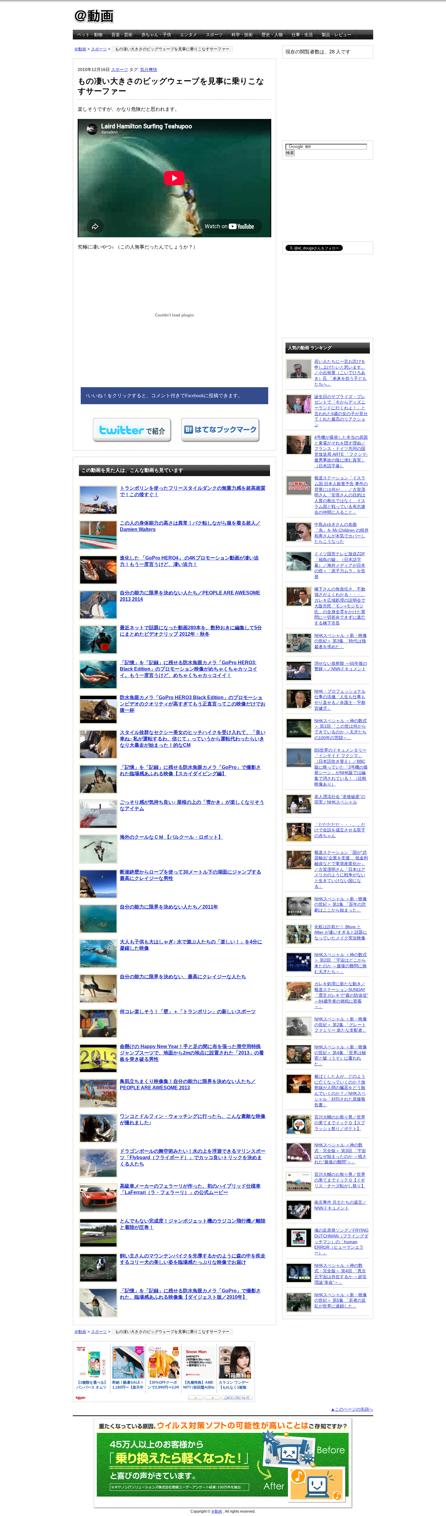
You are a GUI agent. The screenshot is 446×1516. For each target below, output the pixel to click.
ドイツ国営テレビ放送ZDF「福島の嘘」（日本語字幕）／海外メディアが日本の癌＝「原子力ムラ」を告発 (339, 565)
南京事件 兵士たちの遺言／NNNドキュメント (340, 1205)
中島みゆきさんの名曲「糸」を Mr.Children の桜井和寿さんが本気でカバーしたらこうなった (341, 533)
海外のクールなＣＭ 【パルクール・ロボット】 (171, 837)
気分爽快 (148, 69)
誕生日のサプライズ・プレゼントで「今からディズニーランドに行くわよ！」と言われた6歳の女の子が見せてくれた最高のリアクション (341, 411)
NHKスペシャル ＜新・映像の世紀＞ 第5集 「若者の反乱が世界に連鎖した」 (340, 1300)
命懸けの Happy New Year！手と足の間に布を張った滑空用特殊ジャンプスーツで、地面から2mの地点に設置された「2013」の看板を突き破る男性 (192, 1053)
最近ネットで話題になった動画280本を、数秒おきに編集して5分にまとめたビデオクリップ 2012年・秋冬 (191, 631)
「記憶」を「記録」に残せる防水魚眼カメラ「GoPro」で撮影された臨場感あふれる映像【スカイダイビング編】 (190, 770)
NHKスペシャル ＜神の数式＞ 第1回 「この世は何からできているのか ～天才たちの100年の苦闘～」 (340, 729)
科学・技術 (242, 34)
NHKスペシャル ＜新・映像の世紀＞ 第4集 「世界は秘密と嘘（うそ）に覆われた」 (340, 1055)
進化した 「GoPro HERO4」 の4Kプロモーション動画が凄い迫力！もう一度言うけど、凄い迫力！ (189, 561)
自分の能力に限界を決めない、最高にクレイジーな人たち (183, 976)
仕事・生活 (302, 34)
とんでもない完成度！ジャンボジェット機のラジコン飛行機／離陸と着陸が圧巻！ (192, 1224)
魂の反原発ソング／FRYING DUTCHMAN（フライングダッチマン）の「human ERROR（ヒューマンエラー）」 (341, 1241)
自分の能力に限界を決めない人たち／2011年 (169, 906)
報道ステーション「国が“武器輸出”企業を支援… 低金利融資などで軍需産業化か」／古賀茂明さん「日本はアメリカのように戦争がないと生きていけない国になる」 (341, 869)
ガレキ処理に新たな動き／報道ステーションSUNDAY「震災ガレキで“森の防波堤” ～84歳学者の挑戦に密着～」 (341, 995)
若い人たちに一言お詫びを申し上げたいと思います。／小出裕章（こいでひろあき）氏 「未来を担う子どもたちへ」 (340, 373)
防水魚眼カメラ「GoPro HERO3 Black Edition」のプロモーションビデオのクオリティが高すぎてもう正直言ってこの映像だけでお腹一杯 (192, 704)
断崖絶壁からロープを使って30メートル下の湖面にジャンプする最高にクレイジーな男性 (190, 875)
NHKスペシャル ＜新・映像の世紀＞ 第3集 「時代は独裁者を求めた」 (340, 641)
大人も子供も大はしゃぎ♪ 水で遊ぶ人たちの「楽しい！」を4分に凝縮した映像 (191, 945)
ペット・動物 (90, 34)
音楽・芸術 (122, 34)
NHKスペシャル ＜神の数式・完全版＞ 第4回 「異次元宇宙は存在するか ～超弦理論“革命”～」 (340, 1274)
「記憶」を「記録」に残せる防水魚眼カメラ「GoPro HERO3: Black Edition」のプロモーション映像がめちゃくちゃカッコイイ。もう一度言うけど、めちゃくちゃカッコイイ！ (188, 669)
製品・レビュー (336, 34)
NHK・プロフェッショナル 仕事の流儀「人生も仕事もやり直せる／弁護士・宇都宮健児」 (340, 700)
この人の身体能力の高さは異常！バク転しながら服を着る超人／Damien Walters (190, 526)
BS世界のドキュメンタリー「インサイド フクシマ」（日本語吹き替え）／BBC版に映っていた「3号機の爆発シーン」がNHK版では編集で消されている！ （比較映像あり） (341, 767)
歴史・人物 (272, 34)
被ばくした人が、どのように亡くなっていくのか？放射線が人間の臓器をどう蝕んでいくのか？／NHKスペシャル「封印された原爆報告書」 (340, 1090)
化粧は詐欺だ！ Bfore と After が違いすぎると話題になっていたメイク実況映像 (340, 932)
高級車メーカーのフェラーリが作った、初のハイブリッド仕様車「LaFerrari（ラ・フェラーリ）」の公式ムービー (190, 1189)
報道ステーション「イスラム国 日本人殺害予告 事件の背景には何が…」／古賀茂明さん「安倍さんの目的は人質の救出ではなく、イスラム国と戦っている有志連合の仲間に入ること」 (341, 494)
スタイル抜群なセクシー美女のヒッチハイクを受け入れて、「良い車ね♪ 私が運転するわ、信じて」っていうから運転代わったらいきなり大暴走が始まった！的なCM (192, 739)
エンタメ (188, 34)
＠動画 (80, 49)
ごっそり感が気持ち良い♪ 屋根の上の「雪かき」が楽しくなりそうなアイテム (192, 805)
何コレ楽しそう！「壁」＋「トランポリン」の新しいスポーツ (188, 1011)
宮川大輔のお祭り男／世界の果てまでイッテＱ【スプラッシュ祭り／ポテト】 (339, 1123)
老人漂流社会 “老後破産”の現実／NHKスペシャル (339, 799)
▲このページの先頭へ (352, 1409)
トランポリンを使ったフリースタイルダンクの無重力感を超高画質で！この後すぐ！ (192, 491)
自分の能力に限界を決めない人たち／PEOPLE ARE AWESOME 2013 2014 (190, 596)
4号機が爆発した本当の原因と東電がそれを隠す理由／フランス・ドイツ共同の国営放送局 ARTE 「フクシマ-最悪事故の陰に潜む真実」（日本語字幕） (341, 451)
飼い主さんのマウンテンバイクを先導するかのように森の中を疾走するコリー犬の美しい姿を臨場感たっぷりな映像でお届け (192, 1259)
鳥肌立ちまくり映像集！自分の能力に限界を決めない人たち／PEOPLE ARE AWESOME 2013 (188, 1084)
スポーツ (214, 34)
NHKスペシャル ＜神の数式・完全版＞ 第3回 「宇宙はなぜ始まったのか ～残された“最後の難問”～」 (340, 1153)
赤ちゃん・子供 (156, 34)
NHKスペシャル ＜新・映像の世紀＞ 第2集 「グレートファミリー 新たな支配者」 (340, 1025)
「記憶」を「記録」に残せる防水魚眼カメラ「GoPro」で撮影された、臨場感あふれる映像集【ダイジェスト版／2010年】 (190, 1294)
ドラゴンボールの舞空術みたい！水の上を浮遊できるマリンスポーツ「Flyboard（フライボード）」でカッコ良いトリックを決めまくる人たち (192, 1157)
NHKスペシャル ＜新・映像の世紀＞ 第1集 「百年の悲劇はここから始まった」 (340, 904)
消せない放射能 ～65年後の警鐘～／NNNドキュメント (340, 666)
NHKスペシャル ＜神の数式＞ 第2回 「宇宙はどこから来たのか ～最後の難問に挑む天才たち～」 (340, 963)
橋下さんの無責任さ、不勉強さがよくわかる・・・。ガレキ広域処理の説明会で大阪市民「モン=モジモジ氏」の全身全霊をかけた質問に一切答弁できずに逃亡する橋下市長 (339, 606)
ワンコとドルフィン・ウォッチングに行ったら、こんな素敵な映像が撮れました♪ (192, 1119)
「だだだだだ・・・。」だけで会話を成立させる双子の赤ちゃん (339, 830)
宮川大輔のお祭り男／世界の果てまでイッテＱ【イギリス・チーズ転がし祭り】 (339, 1180)
